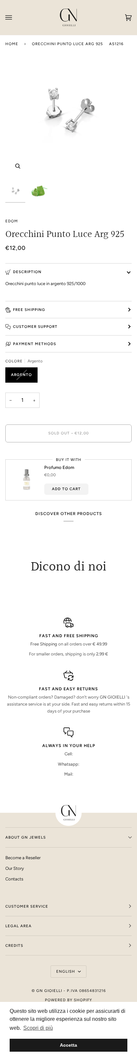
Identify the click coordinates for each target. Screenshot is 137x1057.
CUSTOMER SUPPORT (35, 326)
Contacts (14, 878)
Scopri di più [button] (38, 1028)
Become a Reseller (23, 857)
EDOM (11, 221)
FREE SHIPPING (29, 309)
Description (27, 271)
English (66, 971)
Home (11, 43)
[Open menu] (15, 17)
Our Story (14, 868)
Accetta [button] (68, 1045)
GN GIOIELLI (49, 990)
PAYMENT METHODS (34, 343)
